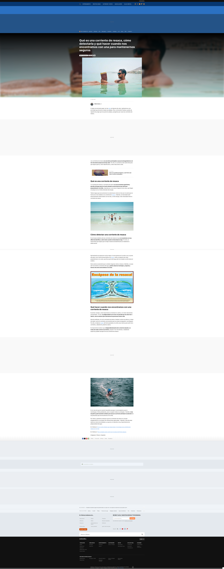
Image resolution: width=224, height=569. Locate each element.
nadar (102, 323)
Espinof (100, 546)
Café (125, 31)
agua (112, 257)
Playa (102, 438)
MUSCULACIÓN (118, 4)
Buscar (142, 534)
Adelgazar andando (113, 510)
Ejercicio (90, 31)
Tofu (129, 510)
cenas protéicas (94, 526)
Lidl (118, 31)
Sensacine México (102, 558)
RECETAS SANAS (97, 4)
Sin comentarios (84, 55)
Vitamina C (130, 31)
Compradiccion (130, 547)
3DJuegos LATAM (92, 558)
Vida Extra (91, 546)
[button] (98, 104)
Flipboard (142, 4)
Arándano (114, 31)
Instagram (135, 4)
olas (110, 108)
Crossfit (94, 510)
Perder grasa (82, 526)
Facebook (137, 4)
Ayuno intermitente (122, 510)
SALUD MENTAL (127, 4)
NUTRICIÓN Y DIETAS (108, 4)
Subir (141, 539)
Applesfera (82, 547)
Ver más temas (83, 529)
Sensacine (101, 544)
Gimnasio (95, 31)
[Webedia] (142, 1)
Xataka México (82, 558)
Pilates (98, 510)
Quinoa (89, 510)
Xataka (81, 544)
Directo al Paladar (111, 544)
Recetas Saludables (106, 520)
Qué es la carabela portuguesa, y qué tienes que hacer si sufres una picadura (120, 173)
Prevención (97, 438)
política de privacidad (128, 520)
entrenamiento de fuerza (94, 524)
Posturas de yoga (105, 510)
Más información (121, 567)
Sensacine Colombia (101, 560)
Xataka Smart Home (83, 549)
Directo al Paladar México (111, 559)
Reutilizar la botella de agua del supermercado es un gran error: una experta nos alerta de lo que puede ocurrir (106, 507)
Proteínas (104, 518)
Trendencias (130, 544)
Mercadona (104, 31)
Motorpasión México (120, 559)
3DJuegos (91, 544)
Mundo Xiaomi (82, 551)
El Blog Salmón (139, 544)
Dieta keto (133, 510)
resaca (113, 194)
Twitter (91, 55)
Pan (99, 31)
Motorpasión (120, 544)
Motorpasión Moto (121, 546)
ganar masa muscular (106, 526)
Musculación (82, 518)
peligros (110, 438)
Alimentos (81, 520)
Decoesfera (130, 546)
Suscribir (132, 518)
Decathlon (109, 31)
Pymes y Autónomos (139, 547)
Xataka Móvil (82, 546)
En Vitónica (111, 171)
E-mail (94, 55)
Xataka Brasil (82, 560)
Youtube (139, 4)
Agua (122, 31)
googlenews (144, 4)
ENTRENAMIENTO (87, 4)
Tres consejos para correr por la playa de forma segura (111, 432)
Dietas (92, 520)
